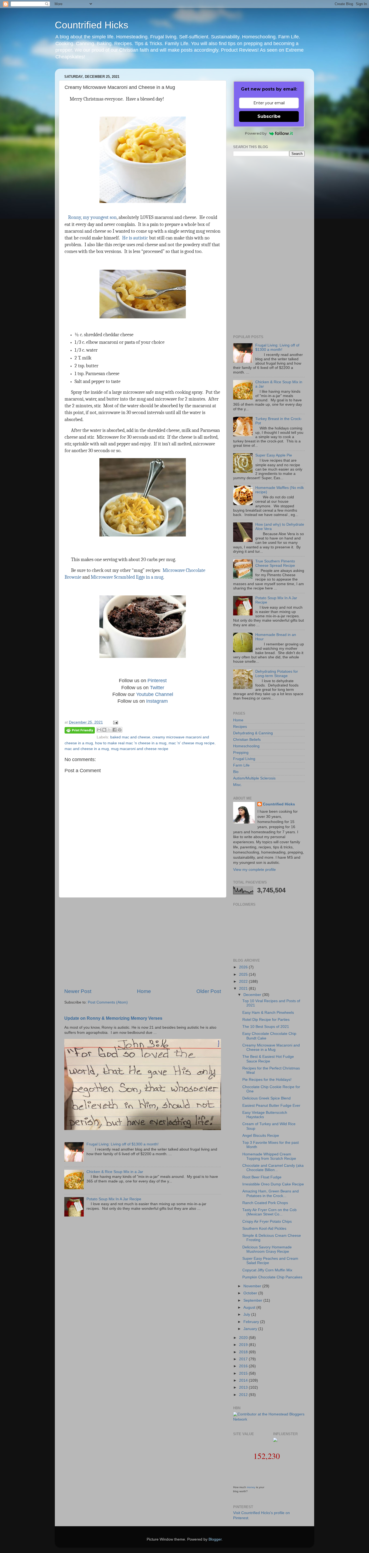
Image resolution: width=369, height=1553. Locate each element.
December (252, 995)
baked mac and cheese (130, 737)
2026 (244, 967)
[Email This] (99, 729)
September (253, 1300)
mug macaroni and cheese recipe (139, 749)
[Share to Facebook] (114, 729)
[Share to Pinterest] (119, 729)
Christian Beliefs (247, 740)
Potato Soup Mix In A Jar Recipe (113, 1199)
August (249, 1307)
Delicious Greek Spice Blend (266, 1098)
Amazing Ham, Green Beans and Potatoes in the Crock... (270, 1193)
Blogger (215, 1539)
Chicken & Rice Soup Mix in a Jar (114, 1172)
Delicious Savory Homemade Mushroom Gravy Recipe (267, 1249)
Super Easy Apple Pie (273, 455)
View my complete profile (254, 870)
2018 (244, 1352)
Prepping (241, 753)
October (250, 1293)
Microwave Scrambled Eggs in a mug (127, 577)
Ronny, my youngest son (92, 217)
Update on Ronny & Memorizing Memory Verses (113, 1018)
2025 (244, 974)
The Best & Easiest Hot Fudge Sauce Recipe (268, 1059)
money (251, 1487)
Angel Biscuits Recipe (260, 1136)
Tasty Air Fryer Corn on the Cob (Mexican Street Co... (269, 1212)
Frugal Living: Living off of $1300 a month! (122, 1144)
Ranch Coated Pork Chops (265, 1203)
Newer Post (77, 991)
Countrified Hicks (91, 25)
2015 (244, 1373)
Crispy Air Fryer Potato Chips (267, 1221)
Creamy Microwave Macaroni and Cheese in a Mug (271, 1047)
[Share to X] (109, 729)
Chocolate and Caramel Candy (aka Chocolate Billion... (273, 1168)
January (250, 1329)
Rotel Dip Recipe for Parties (266, 1020)
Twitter (157, 687)
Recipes (240, 727)
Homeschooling (246, 746)
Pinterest (157, 680)
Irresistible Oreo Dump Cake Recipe (273, 1184)
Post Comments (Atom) (108, 1002)
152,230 (266, 1455)
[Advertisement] (142, 943)
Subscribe (269, 116)
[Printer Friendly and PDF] (80, 731)
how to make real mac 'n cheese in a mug (130, 743)
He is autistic (135, 238)
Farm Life (241, 765)
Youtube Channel (154, 694)
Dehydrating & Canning (253, 733)
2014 (244, 1380)
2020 (244, 1338)
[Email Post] (114, 722)
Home (144, 991)
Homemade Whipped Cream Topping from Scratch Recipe (269, 1156)
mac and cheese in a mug (87, 749)
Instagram (157, 701)
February (251, 1322)
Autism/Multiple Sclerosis (254, 778)
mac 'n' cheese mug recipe (191, 743)
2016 (244, 1366)
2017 (244, 1359)
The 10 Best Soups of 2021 (265, 1027)
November (252, 1286)
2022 (244, 981)
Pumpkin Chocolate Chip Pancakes (272, 1277)
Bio (236, 772)
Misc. (237, 785)
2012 (244, 1395)
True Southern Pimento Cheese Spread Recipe (275, 563)
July (247, 1314)
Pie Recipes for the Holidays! (266, 1080)
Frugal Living (244, 759)
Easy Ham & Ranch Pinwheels (268, 1013)
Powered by (256, 133)
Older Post (208, 991)
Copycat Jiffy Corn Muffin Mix (267, 1270)
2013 (244, 1387)
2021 (244, 989)
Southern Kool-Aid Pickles (264, 1229)
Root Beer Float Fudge (261, 1177)
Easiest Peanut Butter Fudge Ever (271, 1106)
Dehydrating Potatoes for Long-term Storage (276, 673)
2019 (244, 1345)
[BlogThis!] (104, 729)
